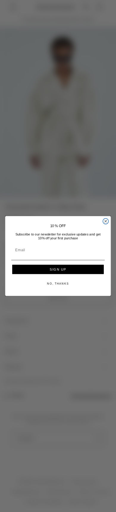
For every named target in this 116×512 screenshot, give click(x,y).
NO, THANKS (58, 283)
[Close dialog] (106, 221)
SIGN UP (58, 269)
